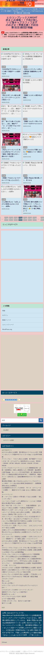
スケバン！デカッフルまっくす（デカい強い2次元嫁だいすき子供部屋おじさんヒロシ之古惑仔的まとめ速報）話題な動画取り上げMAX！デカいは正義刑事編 (22, 550)
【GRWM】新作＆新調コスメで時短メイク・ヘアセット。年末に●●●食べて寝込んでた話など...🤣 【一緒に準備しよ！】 (32, 206)
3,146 (35, 219)
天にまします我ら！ (8, 583)
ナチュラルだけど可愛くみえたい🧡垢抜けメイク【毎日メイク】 (32, 152)
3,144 (25, 219)
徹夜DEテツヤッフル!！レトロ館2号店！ (15, 592)
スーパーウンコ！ (7, 494)
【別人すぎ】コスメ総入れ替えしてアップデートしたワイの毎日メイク (11, 97)
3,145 (30, 219)
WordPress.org (7, 329)
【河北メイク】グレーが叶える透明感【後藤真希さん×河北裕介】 (32, 71)
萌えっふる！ (6, 581)
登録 (3, 310)
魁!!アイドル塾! (7, 603)
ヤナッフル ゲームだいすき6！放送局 (14, 596)
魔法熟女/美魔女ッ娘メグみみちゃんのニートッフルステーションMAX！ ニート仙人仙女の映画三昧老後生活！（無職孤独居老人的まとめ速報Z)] (21, 483)
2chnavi (4, 642)
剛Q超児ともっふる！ (9, 594)
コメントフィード (8, 324)
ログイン (5, 315)
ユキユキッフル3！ (8, 578)
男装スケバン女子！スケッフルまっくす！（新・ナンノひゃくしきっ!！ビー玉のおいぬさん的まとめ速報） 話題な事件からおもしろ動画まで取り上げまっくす (22, 512)
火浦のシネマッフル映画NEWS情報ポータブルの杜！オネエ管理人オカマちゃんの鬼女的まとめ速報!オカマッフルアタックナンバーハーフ (22, 532)
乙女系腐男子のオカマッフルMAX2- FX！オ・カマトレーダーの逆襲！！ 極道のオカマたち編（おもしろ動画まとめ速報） (21, 490)
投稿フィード (6, 320)
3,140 (6, 219)
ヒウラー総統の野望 (8, 598)
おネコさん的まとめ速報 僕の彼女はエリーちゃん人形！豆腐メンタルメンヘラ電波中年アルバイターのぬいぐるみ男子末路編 (22, 454)
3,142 (16, 219)
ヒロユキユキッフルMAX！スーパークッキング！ (18, 589)
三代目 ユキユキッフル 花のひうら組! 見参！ (17, 601)
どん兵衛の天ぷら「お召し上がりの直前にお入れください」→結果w (11, 204)
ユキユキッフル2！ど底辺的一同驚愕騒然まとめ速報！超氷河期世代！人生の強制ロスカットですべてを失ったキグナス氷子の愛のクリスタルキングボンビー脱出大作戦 (22, 570)
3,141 (11, 219)
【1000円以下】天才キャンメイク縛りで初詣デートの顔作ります (11, 71)
